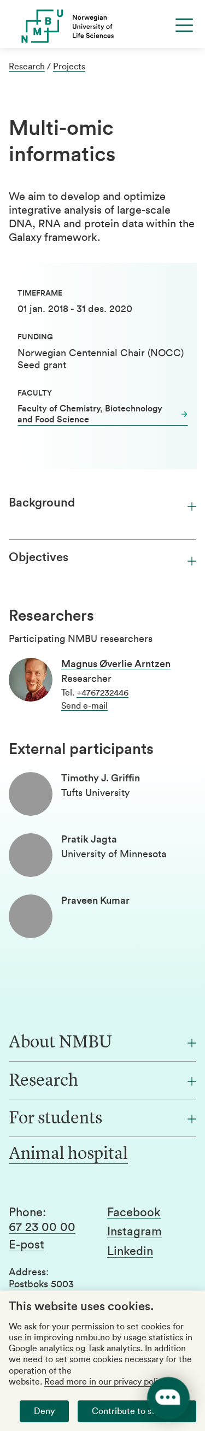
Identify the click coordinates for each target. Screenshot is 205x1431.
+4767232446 (102, 692)
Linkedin (130, 1251)
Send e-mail (84, 706)
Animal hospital (68, 1154)
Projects (69, 66)
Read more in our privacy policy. (106, 1381)
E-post (26, 1245)
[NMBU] (102, 26)
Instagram (134, 1232)
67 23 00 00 (42, 1227)
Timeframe (39, 293)
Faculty (34, 393)
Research (27, 66)
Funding (35, 337)
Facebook (134, 1212)
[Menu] (184, 25)
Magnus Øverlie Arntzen (116, 664)
